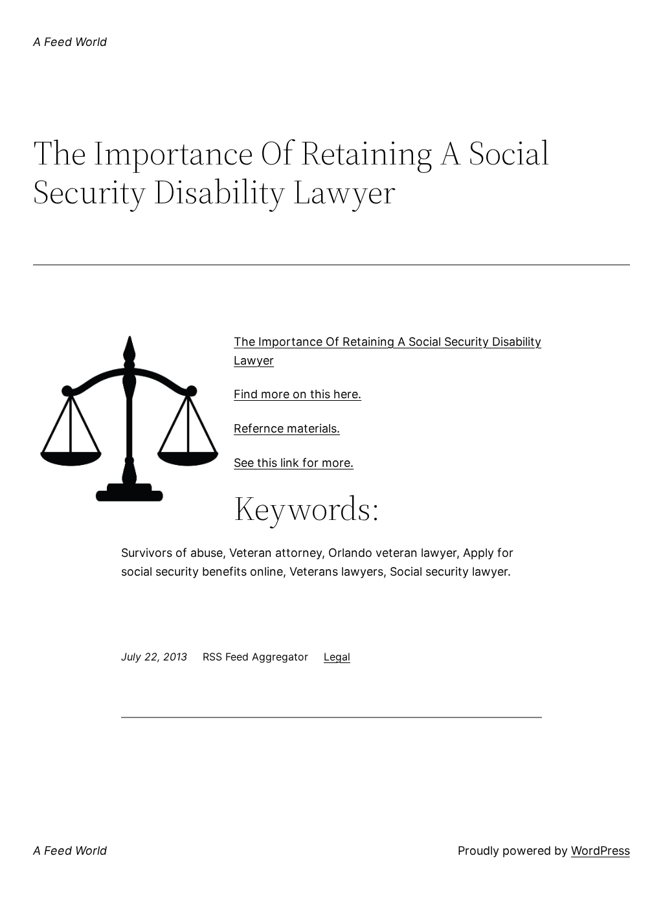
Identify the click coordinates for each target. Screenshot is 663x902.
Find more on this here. (297, 394)
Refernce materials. (287, 428)
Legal (337, 656)
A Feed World (70, 42)
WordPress (600, 850)
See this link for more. (294, 462)
